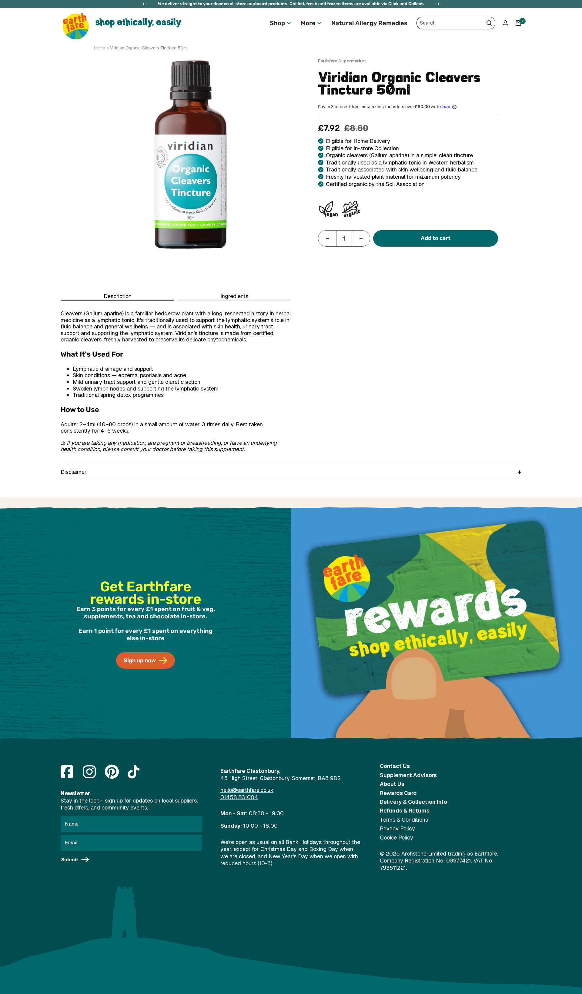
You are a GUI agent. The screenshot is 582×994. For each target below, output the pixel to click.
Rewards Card (398, 793)
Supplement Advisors (408, 775)
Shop (277, 23)
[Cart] (518, 23)
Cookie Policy (396, 837)
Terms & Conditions (404, 819)
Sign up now (140, 660)
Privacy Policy (397, 828)
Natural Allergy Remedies (369, 23)
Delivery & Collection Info (413, 801)
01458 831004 (239, 797)
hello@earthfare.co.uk (246, 789)
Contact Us (395, 766)
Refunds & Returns (405, 810)
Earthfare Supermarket (342, 61)
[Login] (505, 22)
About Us (392, 783)
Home (99, 48)
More (308, 23)
